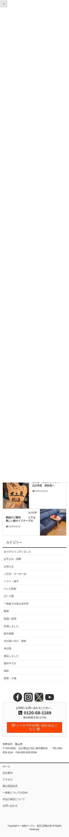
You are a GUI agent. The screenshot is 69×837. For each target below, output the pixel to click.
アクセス (8, 779)
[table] (53, 521)
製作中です (10, 663)
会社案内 (8, 772)
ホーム (6, 766)
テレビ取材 (10, 588)
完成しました (11, 626)
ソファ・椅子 (11, 581)
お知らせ (9, 566)
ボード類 (9, 596)
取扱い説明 (10, 618)
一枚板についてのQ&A (15, 792)
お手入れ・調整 (12, 559)
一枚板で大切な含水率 (16, 603)
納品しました (11, 655)
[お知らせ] (16, 490)
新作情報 (9, 633)
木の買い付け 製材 (15, 641)
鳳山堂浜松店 (10, 786)
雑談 (6, 670)
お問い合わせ (10, 805)
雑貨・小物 (10, 678)
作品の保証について (15, 799)
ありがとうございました (17, 551)
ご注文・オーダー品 (15, 573)
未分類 (7, 648)
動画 (6, 611)
